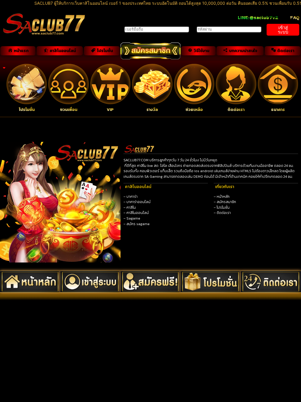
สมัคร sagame (138, 224)
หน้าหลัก (223, 196)
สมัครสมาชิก (226, 202)
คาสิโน (131, 207)
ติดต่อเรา (224, 212)
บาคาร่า (132, 196)
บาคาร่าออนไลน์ (138, 202)
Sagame (133, 218)
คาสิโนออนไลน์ (137, 212)
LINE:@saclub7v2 (258, 17)
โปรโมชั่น (223, 207)
